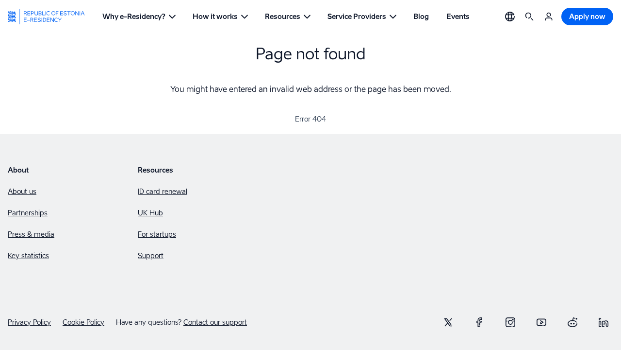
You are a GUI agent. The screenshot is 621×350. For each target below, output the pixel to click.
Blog (421, 16)
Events (458, 16)
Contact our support (215, 322)
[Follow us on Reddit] (572, 322)
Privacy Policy (29, 322)
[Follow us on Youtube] (541, 322)
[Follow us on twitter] (448, 322)
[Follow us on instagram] (510, 322)
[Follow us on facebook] (479, 322)
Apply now (587, 16)
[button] (139, 16)
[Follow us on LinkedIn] (603, 322)
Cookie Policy (83, 322)
